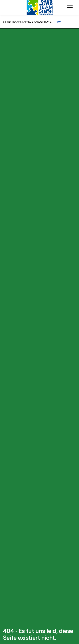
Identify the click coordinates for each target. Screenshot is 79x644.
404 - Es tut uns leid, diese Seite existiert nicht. (38, 634)
